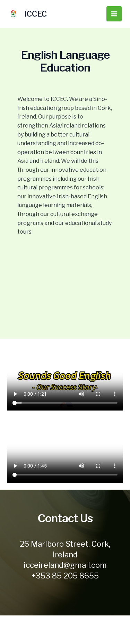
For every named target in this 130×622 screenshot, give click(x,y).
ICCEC (35, 13)
